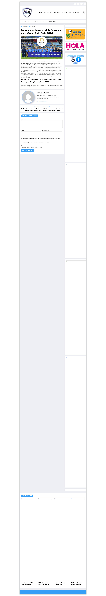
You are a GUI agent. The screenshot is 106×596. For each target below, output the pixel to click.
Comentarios (23, 119)
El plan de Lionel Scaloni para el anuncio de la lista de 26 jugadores (61, 584)
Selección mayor (48, 12)
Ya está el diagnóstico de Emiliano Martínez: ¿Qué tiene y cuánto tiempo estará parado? (32, 109)
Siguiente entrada (46, 106)
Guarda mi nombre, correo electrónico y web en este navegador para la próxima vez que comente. (41, 138)
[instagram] (81, 4)
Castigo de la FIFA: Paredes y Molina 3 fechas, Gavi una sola (27, 584)
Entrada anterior (37, 106)
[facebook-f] (75, 4)
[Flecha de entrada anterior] (21, 109)
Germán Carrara (25, 26)
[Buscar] (83, 12)
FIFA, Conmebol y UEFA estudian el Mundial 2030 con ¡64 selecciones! (44, 584)
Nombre (22, 130)
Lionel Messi (76, 12)
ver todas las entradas (42, 101)
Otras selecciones (57, 12)
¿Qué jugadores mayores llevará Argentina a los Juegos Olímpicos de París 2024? (51, 109)
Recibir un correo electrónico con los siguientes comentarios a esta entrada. (35, 142)
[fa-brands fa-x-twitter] (78, 4)
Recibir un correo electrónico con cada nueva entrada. (31, 147)
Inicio (39, 12)
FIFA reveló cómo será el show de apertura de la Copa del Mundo (77, 584)
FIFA (70, 12)
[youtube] (85, 4)
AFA (65, 12)
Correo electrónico (45, 130)
